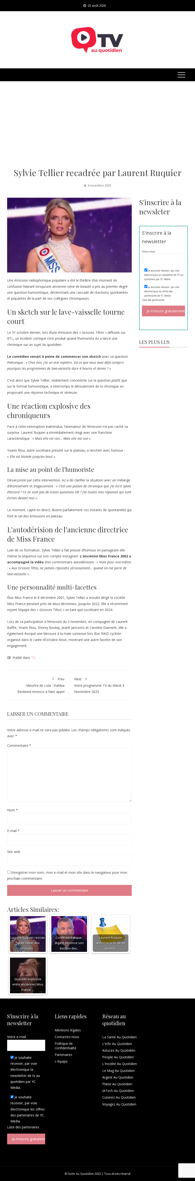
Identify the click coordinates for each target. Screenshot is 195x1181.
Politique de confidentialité (65, 1045)
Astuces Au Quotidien (118, 1050)
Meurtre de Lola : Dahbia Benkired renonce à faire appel (40, 685)
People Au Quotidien (118, 1057)
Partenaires (63, 1054)
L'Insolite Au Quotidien (119, 1063)
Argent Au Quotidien (117, 1077)
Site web (13, 851)
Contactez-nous (67, 1037)
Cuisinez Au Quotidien (119, 1097)
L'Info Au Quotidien (117, 1043)
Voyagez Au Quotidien (119, 1104)
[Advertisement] (97, 124)
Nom (12, 810)
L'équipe (61, 1061)
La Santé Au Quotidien (119, 1037)
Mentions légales (68, 1030)
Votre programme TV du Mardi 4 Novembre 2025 (99, 685)
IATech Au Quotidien (118, 1090)
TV (33, 657)
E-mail (13, 830)
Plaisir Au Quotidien (117, 1084)
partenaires (158, 300)
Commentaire (19, 745)
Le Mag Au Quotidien (118, 1070)
